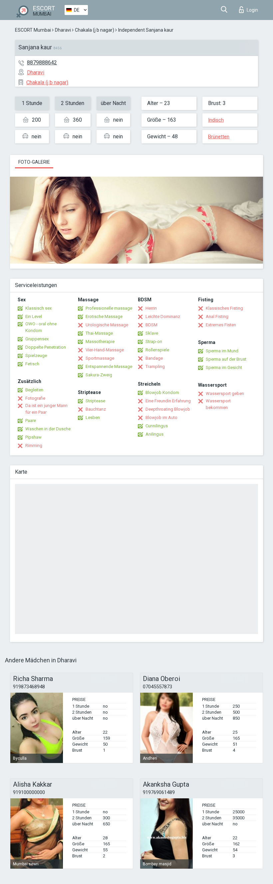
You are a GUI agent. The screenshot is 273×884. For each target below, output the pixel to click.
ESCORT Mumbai (33, 30)
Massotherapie (100, 341)
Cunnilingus (156, 425)
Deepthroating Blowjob (167, 409)
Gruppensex (37, 338)
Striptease (95, 400)
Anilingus (154, 434)
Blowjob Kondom (162, 392)
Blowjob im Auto (161, 417)
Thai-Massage (99, 333)
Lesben (93, 417)
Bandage (154, 358)
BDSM (151, 324)
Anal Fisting (217, 316)
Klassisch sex (38, 308)
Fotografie (35, 398)
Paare (30, 420)
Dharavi (63, 30)
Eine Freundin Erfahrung (168, 400)
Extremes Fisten (221, 324)
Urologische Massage (107, 324)
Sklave (151, 333)
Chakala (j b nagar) (94, 30)
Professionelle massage (109, 308)
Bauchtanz (96, 409)
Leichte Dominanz (162, 316)
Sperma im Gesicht (224, 367)
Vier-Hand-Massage (105, 349)
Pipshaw (33, 437)
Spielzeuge (36, 355)
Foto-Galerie (34, 162)
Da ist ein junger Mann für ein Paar (46, 409)
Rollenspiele (157, 349)
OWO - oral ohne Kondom (41, 327)
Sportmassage (100, 358)
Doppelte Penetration (45, 347)
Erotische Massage (104, 316)
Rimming (33, 445)
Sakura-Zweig (99, 374)
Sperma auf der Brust (226, 359)
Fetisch (32, 363)
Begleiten (34, 389)
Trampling (155, 366)
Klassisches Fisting (224, 308)
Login (252, 10)
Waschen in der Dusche (48, 428)
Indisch (216, 120)
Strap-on (153, 341)
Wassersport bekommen (218, 404)
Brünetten (218, 137)
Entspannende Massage (109, 366)
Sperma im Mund (222, 350)
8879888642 (42, 62)
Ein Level (33, 316)
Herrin (151, 308)
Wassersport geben (225, 393)
